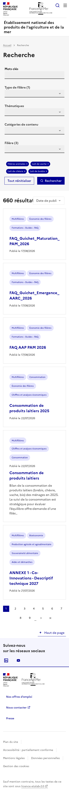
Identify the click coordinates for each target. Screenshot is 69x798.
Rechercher (53, 180)
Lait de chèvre (15, 171)
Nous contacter (16, 708)
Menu (65, 5)
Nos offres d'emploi (19, 697)
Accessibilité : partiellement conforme (28, 750)
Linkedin (6, 660)
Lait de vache (39, 164)
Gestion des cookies (16, 766)
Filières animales (16, 164)
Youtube (18, 660)
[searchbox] (10, 94)
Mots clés (11, 69)
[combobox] (34, 93)
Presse (10, 718)
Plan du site (10, 742)
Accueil (7, 45)
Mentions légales (14, 758)
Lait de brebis (37, 171)
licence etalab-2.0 (32, 786)
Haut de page (54, 632)
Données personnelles (45, 758)
